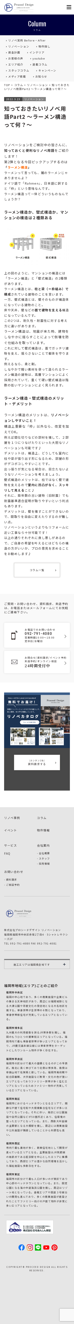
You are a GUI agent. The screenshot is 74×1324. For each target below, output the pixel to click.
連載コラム (39, 64)
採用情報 (44, 863)
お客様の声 (15, 58)
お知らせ (41, 76)
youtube (38, 58)
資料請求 (11, 879)
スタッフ (44, 858)
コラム (42, 818)
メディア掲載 (17, 76)
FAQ (7, 853)
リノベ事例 (12, 818)
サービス (10, 845)
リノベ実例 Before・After (27, 40)
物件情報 (43, 830)
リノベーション (18, 46)
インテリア (36, 52)
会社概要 (44, 853)
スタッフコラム (18, 70)
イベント (10, 830)
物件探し (44, 46)
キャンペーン (47, 70)
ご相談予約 (13, 884)
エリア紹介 (15, 64)
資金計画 (14, 52)
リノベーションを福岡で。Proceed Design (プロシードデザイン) (19, 7)
